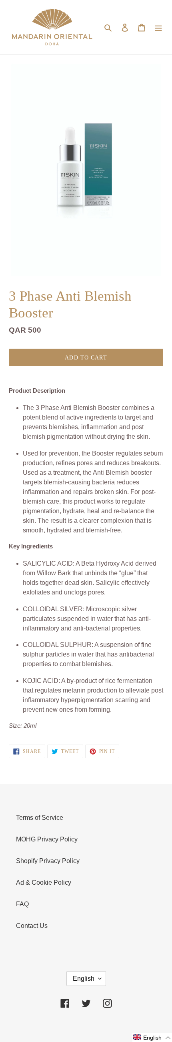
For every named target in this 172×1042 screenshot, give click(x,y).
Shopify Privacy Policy (48, 860)
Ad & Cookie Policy (43, 882)
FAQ (22, 904)
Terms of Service (39, 817)
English (83, 978)
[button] (152, 1037)
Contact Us (32, 925)
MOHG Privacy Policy (47, 839)
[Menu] (158, 27)
